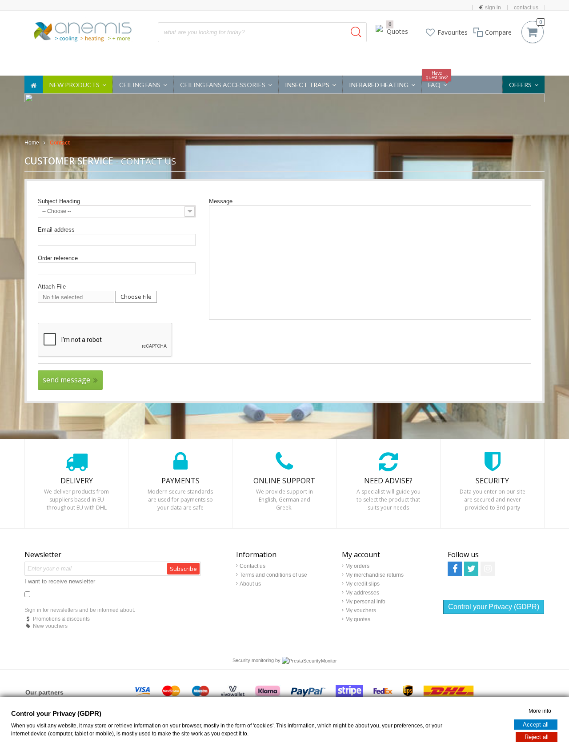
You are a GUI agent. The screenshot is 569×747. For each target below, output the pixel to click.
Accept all (536, 724)
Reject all (537, 736)
